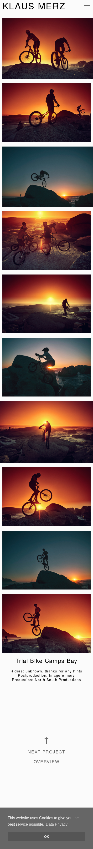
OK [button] (46, 837)
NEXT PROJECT (46, 751)
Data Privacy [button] (56, 824)
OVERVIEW (47, 761)
